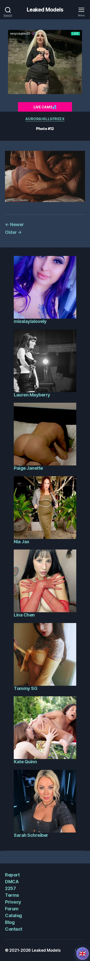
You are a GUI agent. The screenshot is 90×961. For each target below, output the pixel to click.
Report (12, 874)
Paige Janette (28, 468)
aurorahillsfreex (45, 119)
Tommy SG (25, 688)
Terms (12, 895)
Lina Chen (24, 614)
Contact (13, 929)
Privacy (13, 902)
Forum (11, 908)
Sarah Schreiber (31, 835)
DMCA (11, 881)
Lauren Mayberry (32, 394)
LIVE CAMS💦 (45, 107)
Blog (9, 922)
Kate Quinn (25, 761)
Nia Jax (21, 541)
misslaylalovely (30, 321)
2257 (10, 888)
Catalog (13, 915)
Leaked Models (45, 9)
